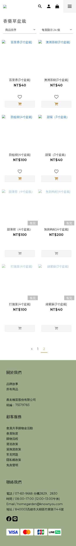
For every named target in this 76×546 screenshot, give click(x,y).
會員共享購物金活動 (19, 428)
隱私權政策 (13, 460)
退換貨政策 (13, 449)
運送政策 (12, 444)
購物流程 (12, 439)
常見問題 (12, 454)
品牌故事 (12, 384)
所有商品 (12, 389)
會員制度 (12, 433)
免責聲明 (12, 465)
